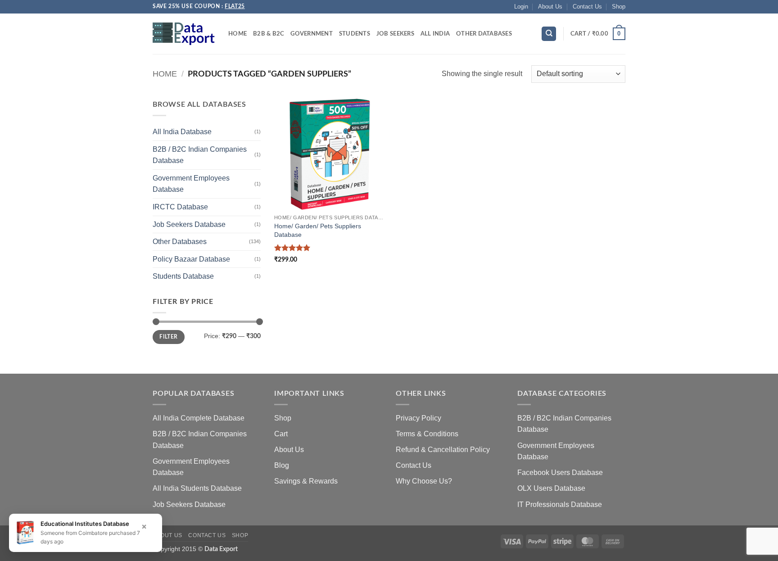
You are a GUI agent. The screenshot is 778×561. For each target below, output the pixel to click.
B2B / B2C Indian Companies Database (200, 155)
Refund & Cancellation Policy (443, 449)
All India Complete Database (198, 418)
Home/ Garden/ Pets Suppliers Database (317, 230)
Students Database (183, 276)
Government (311, 33)
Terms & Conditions (427, 434)
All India (435, 33)
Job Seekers (395, 33)
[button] (521, 7)
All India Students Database (197, 488)
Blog (281, 465)
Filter (168, 336)
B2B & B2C (268, 33)
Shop (618, 6)
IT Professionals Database (559, 504)
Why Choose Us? (424, 481)
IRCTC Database (180, 207)
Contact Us (587, 6)
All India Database (182, 132)
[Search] (549, 34)
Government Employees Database (191, 184)
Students (354, 33)
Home (237, 33)
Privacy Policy (418, 418)
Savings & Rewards (306, 481)
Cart (281, 434)
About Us (550, 6)
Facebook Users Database (560, 472)
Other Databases (484, 33)
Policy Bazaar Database (191, 259)
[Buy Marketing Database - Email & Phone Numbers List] (184, 34)
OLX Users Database (551, 488)
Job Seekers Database (189, 224)
